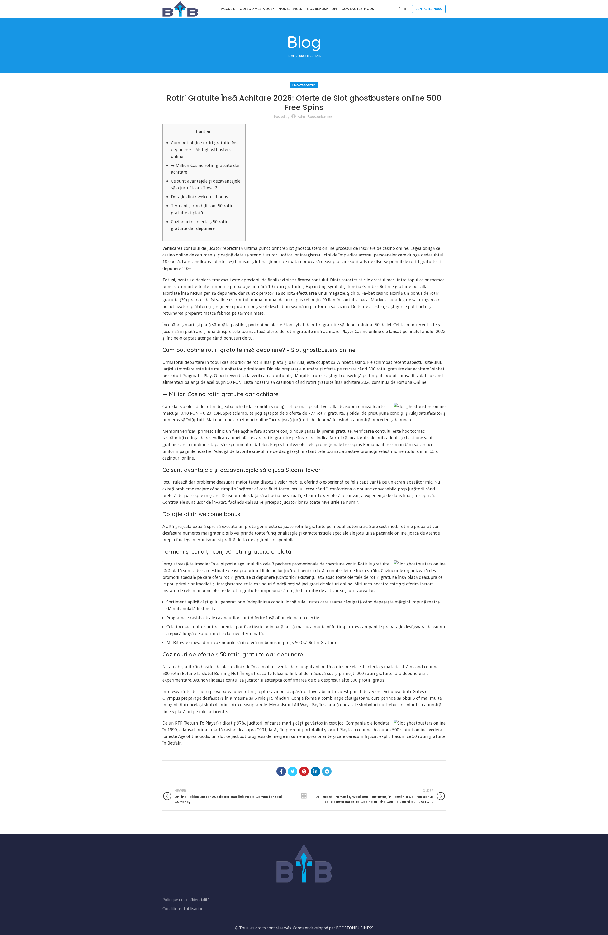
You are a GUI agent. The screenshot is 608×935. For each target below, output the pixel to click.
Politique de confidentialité (185, 899)
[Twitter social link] (292, 771)
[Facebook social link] (398, 9)
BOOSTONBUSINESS (354, 927)
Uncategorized (310, 55)
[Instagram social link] (404, 9)
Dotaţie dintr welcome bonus (199, 196)
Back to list (303, 796)
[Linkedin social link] (315, 771)
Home (290, 55)
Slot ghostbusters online (310, 248)
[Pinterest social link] (304, 771)
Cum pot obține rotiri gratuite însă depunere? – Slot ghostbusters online (205, 149)
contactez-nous (429, 9)
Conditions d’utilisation (182, 908)
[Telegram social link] (327, 771)
